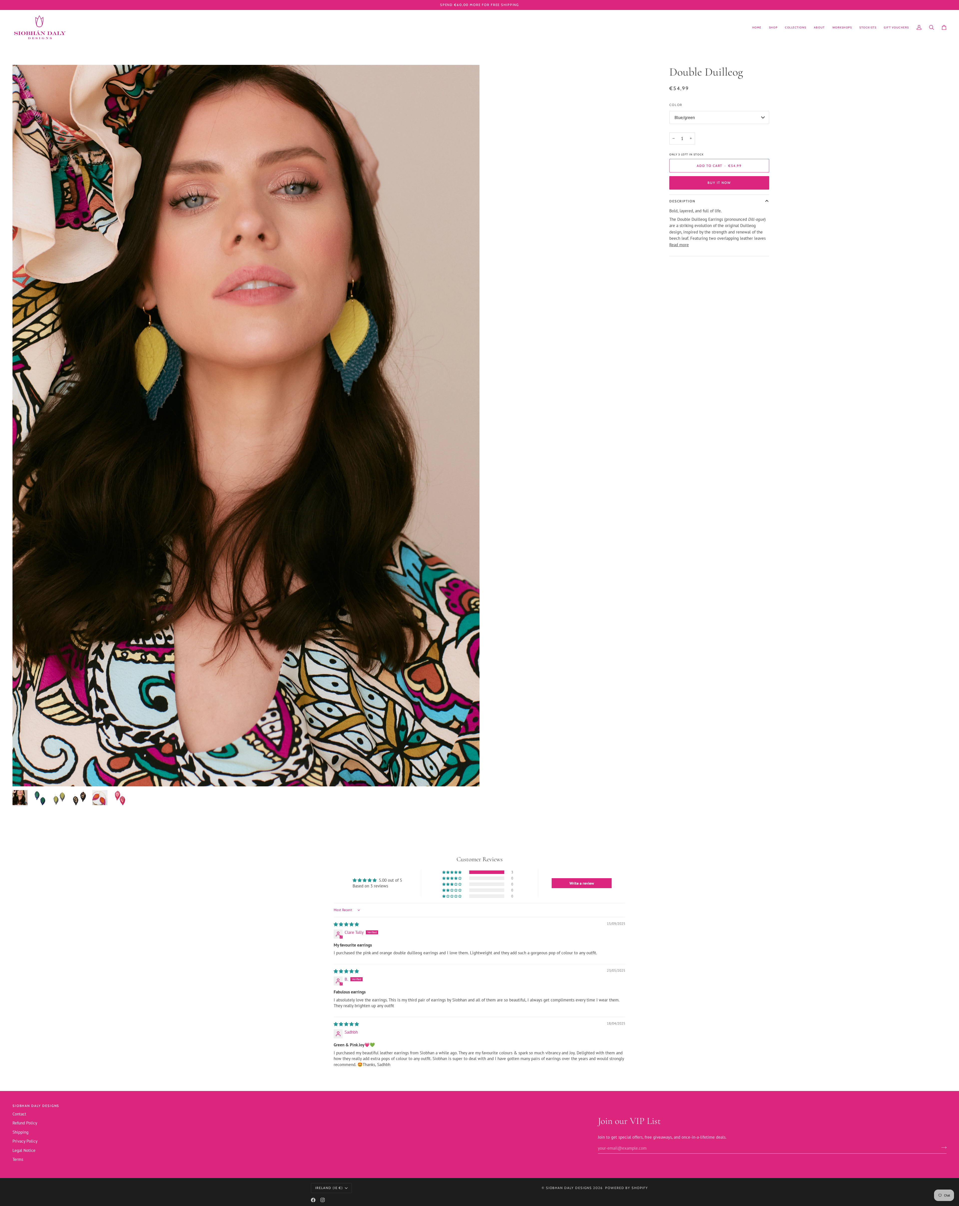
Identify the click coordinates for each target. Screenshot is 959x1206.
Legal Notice (23, 1150)
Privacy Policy (24, 1141)
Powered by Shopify (626, 1188)
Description (682, 201)
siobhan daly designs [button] (35, 1106)
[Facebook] (313, 1200)
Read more (679, 244)
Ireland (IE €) (329, 1188)
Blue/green (685, 117)
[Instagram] (322, 1200)
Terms (17, 1159)
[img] (346, 924)
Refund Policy (24, 1123)
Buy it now (719, 183)
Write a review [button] (581, 883)
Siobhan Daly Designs (569, 1188)
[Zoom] (21, 777)
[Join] (942, 1148)
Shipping (20, 1132)
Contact (19, 1114)
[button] (773, 27)
